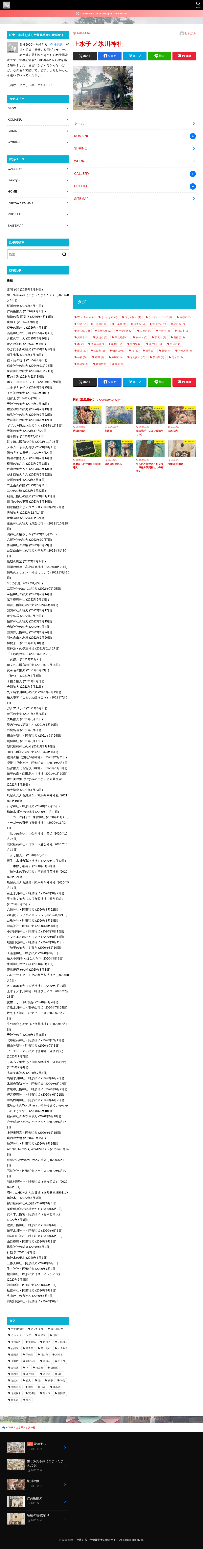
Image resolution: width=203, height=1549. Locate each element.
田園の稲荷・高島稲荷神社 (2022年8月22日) (37, 567)
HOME (12, 191)
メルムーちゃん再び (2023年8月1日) (31, 447)
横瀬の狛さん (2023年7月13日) (28, 463)
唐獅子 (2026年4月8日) (22, 322)
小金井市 (125, 330)
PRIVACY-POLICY (20, 202)
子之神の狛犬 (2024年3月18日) (28, 393)
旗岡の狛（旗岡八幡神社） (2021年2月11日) (37, 757)
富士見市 (104, 330)
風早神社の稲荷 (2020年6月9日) (28, 1246)
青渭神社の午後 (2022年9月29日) (29, 545)
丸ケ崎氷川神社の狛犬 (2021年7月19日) (34, 692)
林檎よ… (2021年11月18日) (25, 643)
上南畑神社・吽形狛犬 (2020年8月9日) (33, 953)
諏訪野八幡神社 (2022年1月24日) (29, 632)
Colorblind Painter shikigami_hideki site (103, 13)
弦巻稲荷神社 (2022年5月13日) (28, 599)
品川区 (179, 324)
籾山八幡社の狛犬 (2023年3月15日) (31, 496)
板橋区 (117, 344)
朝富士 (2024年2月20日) (23, 398)
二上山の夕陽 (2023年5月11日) (28, 485)
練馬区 (117, 357)
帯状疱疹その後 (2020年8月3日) (28, 969)
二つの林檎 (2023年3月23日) (26, 490)
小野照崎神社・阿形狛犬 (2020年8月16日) (35, 931)
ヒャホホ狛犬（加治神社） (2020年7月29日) (37, 985)
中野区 (185, 317)
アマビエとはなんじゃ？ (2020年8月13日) (35, 936)
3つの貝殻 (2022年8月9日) (25, 583)
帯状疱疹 (121, 337)
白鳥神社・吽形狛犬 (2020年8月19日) (32, 920)
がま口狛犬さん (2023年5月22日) (29, 474)
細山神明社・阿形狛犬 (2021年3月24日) (34, 735)
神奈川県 (185, 350)
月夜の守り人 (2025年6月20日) (28, 338)
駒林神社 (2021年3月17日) (25, 741)
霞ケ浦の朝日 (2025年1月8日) (27, 360)
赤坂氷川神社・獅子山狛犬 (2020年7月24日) (37, 1007)
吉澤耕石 (159, 324)
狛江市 (99, 350)
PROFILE (81, 186)
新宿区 (179, 337)
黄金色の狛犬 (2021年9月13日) (28, 670)
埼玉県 (83, 330)
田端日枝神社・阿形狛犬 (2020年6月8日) (34, 1301)
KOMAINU (82, 136)
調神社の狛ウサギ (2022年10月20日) (32, 534)
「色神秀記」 (56, 44)
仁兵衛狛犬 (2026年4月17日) (26, 311)
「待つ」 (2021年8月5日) (24, 675)
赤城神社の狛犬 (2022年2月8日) (28, 626)
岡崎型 (164, 330)
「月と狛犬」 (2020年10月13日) (29, 855)
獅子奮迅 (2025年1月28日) (25, 354)
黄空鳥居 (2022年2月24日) (25, 616)
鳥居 (119, 364)
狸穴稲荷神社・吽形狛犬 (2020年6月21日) (35, 1094)
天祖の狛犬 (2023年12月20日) (27, 430)
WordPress (85, 317)
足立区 (177, 357)
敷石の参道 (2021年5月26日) (26, 713)
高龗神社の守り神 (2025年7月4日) (30, 333)
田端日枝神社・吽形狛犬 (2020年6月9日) (34, 1236)
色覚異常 (137, 357)
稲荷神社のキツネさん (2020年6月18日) (34, 1116)
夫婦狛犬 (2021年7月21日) (25, 686)
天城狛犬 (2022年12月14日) (26, 512)
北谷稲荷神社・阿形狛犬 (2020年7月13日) (35, 1040)
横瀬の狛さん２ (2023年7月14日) (29, 458)
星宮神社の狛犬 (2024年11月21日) (30, 371)
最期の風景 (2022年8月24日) (26, 561)
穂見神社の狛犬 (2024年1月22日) (29, 414)
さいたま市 (109, 317)
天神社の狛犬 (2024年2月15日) (28, 403)
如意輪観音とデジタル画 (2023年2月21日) (35, 507)
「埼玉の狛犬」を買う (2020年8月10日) (34, 947)
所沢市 (160, 337)
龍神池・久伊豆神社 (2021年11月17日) (33, 648)
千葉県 (120, 324)
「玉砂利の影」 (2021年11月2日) (29, 654)
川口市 (183, 330)
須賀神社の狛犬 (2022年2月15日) (29, 621)
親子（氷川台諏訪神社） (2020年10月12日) (36, 860)
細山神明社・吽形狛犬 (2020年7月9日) (33, 1045)
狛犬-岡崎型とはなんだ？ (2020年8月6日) (35, 958)
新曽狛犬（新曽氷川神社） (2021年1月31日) (37, 768)
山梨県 (145, 330)
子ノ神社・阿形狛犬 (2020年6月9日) (31, 1268)
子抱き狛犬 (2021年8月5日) (25, 681)
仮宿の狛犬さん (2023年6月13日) (29, 469)
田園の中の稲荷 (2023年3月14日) (29, 501)
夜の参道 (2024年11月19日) (25, 376)
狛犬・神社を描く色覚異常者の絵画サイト (93, 1539)
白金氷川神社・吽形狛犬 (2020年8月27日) (35, 893)
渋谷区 (175, 344)
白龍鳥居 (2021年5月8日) (24, 730)
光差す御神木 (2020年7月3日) (27, 1072)
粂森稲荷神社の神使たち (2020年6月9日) (34, 1209)
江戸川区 (156, 344)
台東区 (139, 324)
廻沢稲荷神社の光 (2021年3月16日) (31, 746)
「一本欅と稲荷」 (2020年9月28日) (31, 866)
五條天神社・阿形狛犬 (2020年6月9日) (33, 1263)
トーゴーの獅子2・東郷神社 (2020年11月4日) (37, 817)
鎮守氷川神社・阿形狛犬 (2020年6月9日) (34, 1230)
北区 (81, 324)
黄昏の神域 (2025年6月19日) (26, 344)
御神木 (141, 337)
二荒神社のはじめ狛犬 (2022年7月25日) (34, 588)
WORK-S (81, 161)
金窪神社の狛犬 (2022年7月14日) (29, 594)
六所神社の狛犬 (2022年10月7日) (29, 539)
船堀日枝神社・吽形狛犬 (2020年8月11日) (35, 942)
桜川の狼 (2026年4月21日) (25, 305)
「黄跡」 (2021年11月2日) (24, 659)
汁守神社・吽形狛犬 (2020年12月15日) (33, 806)
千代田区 (100, 324)
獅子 (150, 350)
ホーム (79, 123)
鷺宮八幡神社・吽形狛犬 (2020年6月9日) (34, 1225)
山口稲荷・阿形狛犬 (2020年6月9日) (31, 1241)
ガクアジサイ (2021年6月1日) (27, 708)
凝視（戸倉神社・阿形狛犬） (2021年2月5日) (38, 762)
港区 (81, 350)
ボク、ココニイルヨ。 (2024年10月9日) (34, 381)
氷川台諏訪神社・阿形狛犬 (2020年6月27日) (37, 1083)
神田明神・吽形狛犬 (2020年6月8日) (31, 1285)
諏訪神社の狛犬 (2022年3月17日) (29, 610)
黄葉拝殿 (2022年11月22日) (25, 518)
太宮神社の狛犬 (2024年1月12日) (29, 420)
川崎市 (82, 337)
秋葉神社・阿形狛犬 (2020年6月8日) (31, 1290)
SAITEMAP (15, 225)
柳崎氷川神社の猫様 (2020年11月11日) (33, 811)
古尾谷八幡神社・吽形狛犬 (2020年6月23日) (37, 1089)
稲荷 (99, 357)
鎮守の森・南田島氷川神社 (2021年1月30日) (37, 773)
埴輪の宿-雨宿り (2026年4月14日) (30, 316)
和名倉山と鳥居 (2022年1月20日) (29, 637)
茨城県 (158, 357)
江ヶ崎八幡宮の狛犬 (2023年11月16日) (33, 441)
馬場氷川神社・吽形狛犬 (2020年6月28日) (35, 1078)
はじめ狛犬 (133, 317)
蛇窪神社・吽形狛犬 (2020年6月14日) (32, 1143)
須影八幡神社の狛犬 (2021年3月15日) (32, 752)
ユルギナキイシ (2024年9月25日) (29, 387)
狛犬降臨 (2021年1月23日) (25, 789)
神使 (166, 350)
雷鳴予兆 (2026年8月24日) (25, 289)
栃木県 (135, 344)
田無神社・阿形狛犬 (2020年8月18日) (32, 926)
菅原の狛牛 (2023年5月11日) (26, 479)
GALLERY (82, 173)
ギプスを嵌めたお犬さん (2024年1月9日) (34, 425)
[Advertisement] (134, 250)
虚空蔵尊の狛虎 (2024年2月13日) (29, 409)
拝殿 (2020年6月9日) (21, 1252)
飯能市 (101, 364)
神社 (82, 357)
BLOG (12, 108)
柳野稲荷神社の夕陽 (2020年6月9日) (31, 1203)
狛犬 (118, 350)
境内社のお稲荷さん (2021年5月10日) (32, 724)
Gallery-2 (14, 180)
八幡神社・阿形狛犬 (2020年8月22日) (32, 909)
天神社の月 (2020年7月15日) (26, 1034)
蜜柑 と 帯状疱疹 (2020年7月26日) (32, 1002)
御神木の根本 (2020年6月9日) (27, 1257)
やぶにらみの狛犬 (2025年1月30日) (31, 349)
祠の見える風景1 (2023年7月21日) (30, 452)
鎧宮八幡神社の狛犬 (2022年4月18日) (32, 605)
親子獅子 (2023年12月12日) (26, 436)
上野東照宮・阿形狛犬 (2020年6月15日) (34, 1132)
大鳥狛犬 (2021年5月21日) (25, 719)
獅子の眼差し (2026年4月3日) (27, 327)
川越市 (101, 337)
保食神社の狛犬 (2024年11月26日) (30, 365)
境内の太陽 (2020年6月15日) (26, 1138)
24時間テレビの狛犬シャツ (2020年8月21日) (37, 915)
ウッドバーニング (160, 317)
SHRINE (80, 148)
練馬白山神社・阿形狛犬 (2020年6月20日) (35, 1100)
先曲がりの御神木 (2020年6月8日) (30, 1295)
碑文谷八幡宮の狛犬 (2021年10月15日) (33, 664)
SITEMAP (81, 198)
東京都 (97, 344)
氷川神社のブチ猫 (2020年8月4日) (30, 964)
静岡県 (82, 364)
